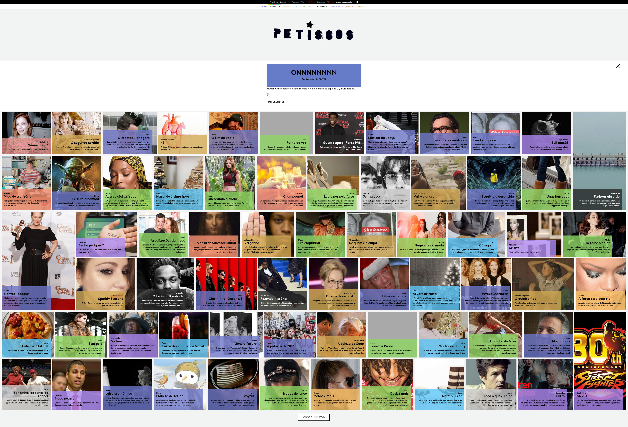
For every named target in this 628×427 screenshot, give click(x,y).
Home (264, 7)
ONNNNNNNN (314, 73)
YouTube (311, 2)
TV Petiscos (274, 7)
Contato (283, 2)
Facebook (296, 2)
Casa (294, 7)
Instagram (321, 2)
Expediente (274, 2)
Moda (302, 7)
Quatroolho (337, 7)
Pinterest (330, 2)
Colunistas (361, 7)
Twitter (304, 2)
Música (311, 7)
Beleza (286, 7)
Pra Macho (322, 7)
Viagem (349, 7)
